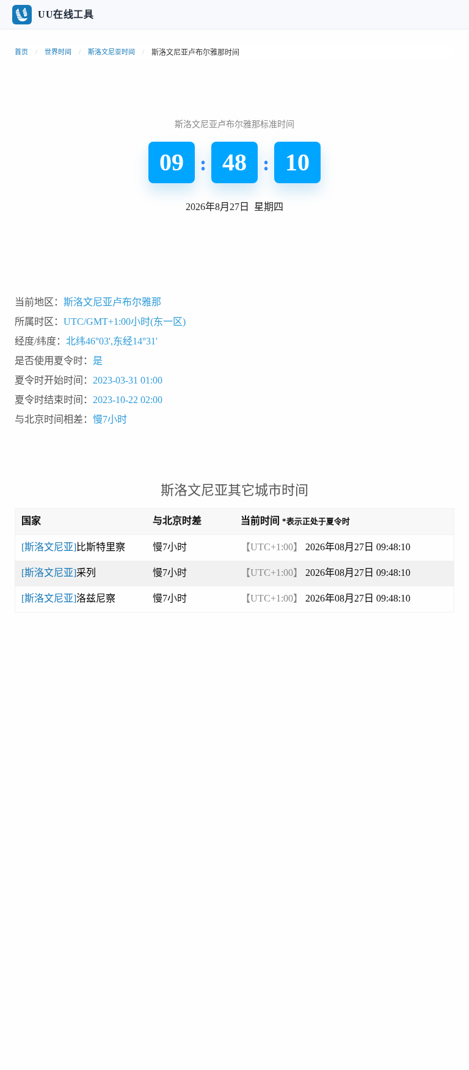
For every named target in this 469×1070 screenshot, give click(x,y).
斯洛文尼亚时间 (111, 52)
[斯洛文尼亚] (73, 547)
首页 (21, 52)
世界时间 (58, 52)
